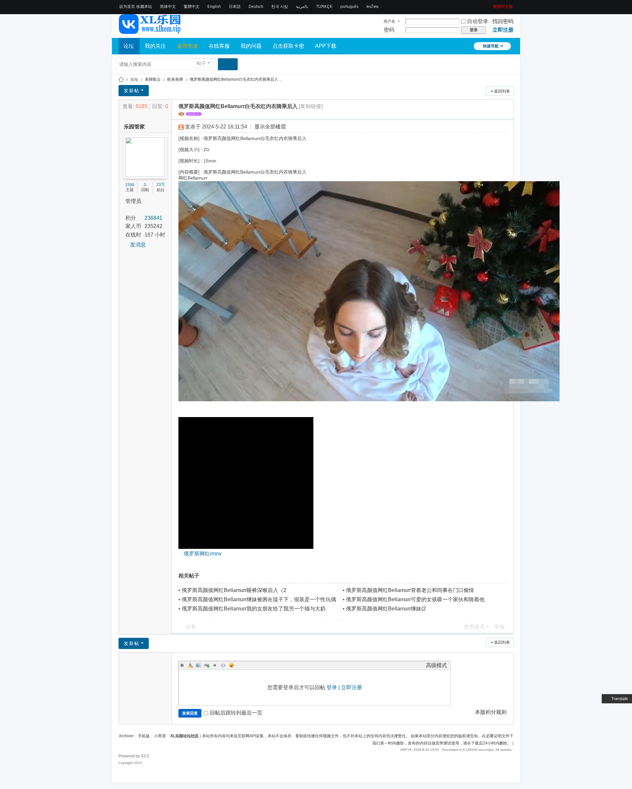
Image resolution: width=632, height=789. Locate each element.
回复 (191, 627)
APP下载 (325, 46)
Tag (181, 114)
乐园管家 (134, 126)
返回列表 (502, 91)
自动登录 (477, 21)
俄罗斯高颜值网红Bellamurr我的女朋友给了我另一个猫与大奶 (254, 608)
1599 (129, 185)
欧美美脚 (175, 79)
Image (198, 665)
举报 (499, 627)
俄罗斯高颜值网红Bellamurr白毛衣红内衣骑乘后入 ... (236, 79)
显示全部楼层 (270, 126)
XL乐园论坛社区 (121, 79)
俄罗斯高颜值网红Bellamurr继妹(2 (386, 608)
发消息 (138, 244)
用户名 (389, 21)
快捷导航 (491, 46)
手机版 (144, 736)
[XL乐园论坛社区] (150, 31)
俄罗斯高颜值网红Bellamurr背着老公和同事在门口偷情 (410, 590)
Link (206, 665)
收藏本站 (144, 6)
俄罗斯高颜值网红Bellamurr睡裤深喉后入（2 (234, 590)
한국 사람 (279, 6)
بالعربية (302, 6)
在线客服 (219, 46)
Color (190, 665)
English (214, 6)
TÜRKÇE (324, 6)
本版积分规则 (491, 712)
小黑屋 (160, 736)
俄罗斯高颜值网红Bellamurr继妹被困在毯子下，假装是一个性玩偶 (259, 599)
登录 (332, 687)
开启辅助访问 (490, 5)
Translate (619, 698)
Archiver (126, 736)
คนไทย (372, 6)
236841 (153, 218)
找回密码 (503, 21)
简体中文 (168, 6)
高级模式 (436, 665)
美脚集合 (153, 79)
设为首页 (127, 6)
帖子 (201, 63)
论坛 (128, 46)
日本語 (235, 6)
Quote (215, 665)
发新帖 (132, 90)
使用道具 (474, 627)
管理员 (133, 201)
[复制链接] (311, 106)
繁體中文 (191, 6)
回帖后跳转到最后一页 (236, 713)
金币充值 (187, 46)
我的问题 (251, 46)
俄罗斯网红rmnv (194, 114)
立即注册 (503, 30)
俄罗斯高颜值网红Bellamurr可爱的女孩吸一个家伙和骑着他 (415, 599)
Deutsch (256, 6)
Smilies (231, 665)
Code (223, 665)
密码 (389, 30)
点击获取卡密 (288, 46)
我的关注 (155, 46)
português (349, 6)
